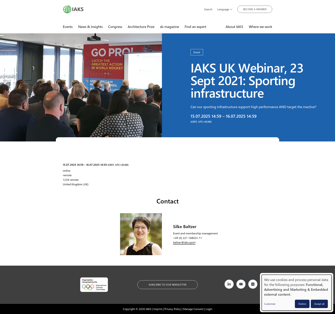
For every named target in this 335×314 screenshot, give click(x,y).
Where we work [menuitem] (260, 26)
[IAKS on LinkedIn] (229, 285)
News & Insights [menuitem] (90, 26)
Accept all (319, 303)
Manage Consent (193, 309)
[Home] (131, 9)
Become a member (254, 9)
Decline (302, 303)
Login (209, 309)
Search (208, 9)
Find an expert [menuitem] (195, 26)
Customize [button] (269, 303)
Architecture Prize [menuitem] (141, 26)
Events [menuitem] (68, 26)
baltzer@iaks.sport (184, 242)
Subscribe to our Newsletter (167, 284)
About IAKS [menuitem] (234, 26)
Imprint (157, 309)
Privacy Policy (172, 309)
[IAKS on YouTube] (240, 285)
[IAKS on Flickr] (252, 285)
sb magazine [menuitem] (169, 26)
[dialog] (297, 293)
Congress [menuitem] (115, 26)
